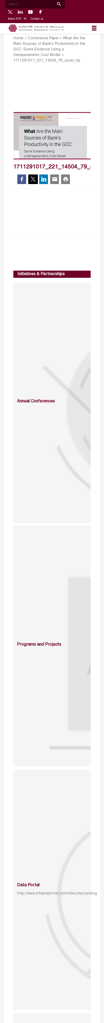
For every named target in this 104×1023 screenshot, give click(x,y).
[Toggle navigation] (94, 28)
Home (18, 38)
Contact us (37, 19)
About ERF (15, 19)
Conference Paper (43, 38)
